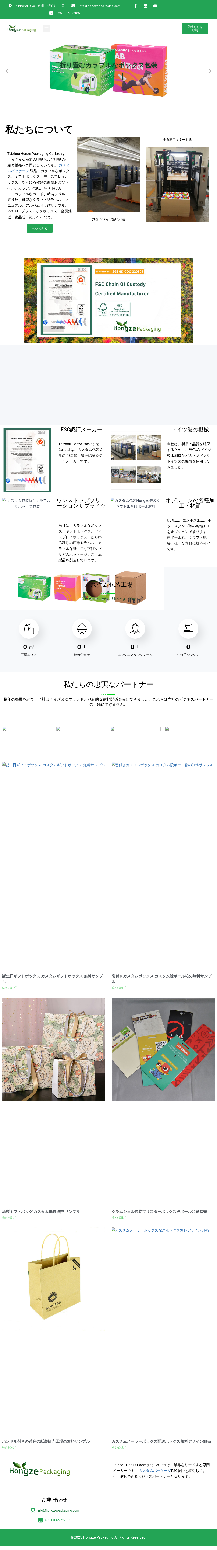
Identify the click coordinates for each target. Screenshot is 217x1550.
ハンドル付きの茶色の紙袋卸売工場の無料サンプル (46, 1441)
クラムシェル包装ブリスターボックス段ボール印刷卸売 (159, 1211)
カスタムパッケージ (155, 1471)
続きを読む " (9, 987)
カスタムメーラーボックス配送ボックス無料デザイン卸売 (161, 1441)
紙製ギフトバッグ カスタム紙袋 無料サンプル (41, 1211)
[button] (46, 28)
